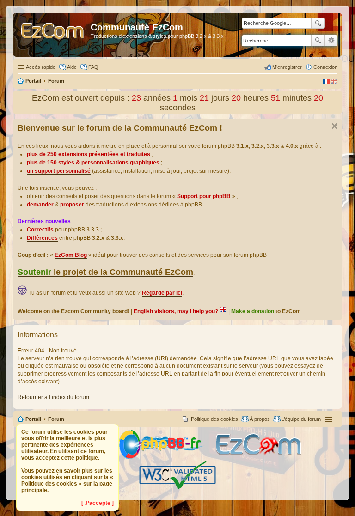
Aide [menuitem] (72, 67)
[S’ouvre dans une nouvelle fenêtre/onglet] (166, 457)
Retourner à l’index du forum (53, 397)
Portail (33, 81)
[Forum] (53, 35)
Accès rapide (40, 67)
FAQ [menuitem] (93, 67)
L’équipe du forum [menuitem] (301, 419)
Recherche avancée (331, 40)
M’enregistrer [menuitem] (287, 67)
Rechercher (318, 40)
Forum (56, 419)
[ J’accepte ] (97, 503)
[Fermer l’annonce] (334, 126)
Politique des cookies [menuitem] (214, 419)
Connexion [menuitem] (325, 67)
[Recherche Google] (318, 23)
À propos (260, 419)
